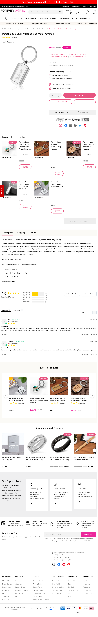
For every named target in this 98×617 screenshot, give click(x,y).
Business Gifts (57, 590)
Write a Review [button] (90, 294)
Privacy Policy (37, 584)
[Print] (75, 125)
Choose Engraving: (60, 72)
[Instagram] (54, 564)
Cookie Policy (37, 587)
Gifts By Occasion (43, 18)
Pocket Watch (7, 587)
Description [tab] (8, 233)
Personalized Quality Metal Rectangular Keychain (24, 185)
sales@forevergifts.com (66, 560)
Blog (90, 18)
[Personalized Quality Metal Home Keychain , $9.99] (18, 386)
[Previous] (6, 396)
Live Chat (84, 112)
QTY (52, 95)
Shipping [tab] (21, 233)
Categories (6, 576)
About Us (85, 6)
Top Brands (72, 576)
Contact (93, 6)
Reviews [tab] (5, 310)
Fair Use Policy (38, 590)
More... (70, 596)
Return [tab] (33, 233)
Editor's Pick (6, 599)
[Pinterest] (85, 125)
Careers (17, 581)
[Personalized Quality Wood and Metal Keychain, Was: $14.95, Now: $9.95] (80, 386)
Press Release (20, 587)
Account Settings (89, 593)
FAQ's (17, 596)
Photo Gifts (6, 581)
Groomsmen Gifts (58, 587)
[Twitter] (80, 125)
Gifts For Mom (57, 593)
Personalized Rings (64, 18)
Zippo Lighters (7, 584)
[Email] (70, 125)
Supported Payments (22, 590)
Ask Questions (8, 42)
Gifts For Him (56, 584)
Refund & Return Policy (41, 599)
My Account (76, 6)
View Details (6, 157)
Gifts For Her (56, 581)
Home (4, 29)
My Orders (86, 581)
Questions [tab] (17, 310)
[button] (92, 334)
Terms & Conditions (39, 581)
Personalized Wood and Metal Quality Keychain (56, 145)
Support (36, 576)
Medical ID (5, 590)
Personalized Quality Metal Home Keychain (57, 184)
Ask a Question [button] (73, 294)
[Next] (92, 396)
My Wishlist (87, 590)
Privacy (39, 608)
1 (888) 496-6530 (64, 557)
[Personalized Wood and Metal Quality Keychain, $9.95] (59, 386)
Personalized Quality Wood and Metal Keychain (88, 145)
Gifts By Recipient (30, 18)
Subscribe (88, 534)
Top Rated (5, 596)
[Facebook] (65, 125)
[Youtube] (69, 564)
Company (19, 576)
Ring (3, 593)
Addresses (86, 587)
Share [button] (5, 334)
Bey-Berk (71, 587)
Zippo (70, 584)
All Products (53, 18)
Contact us (19, 593)
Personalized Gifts (74, 590)
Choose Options (25, 166)
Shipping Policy (38, 596)
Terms (32, 608)
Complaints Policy (39, 593)
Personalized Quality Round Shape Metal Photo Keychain (25, 145)
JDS (69, 593)
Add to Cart (79, 95)
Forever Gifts (72, 581)
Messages (86, 584)
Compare (84, 102)
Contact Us (63, 112)
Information (83, 18)
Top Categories (58, 576)
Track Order (66, 6)
